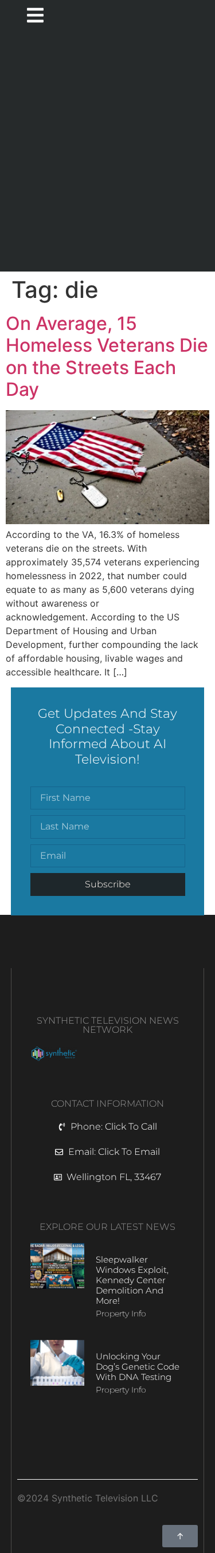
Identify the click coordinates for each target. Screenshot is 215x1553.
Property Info (121, 1313)
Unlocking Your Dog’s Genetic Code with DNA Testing (137, 1366)
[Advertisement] (107, 152)
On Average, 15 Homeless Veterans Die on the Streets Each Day (107, 356)
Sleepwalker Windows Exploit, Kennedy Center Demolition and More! (132, 1280)
